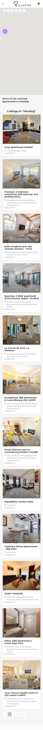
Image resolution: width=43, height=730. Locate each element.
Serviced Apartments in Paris (28, 600)
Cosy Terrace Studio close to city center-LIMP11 (21, 694)
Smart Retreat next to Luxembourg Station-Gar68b (21, 450)
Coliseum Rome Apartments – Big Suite (20, 547)
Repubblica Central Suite (18, 502)
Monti (9, 505)
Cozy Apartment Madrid (18, 147)
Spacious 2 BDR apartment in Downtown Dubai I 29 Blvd (21, 297)
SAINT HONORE (13, 593)
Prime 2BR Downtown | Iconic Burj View (18, 642)
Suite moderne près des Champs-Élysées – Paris (18, 247)
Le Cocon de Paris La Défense (16, 349)
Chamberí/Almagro (13, 151)
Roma (13, 505)
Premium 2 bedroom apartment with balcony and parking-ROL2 (21, 194)
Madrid (23, 151)
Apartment (10, 153)
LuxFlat (25, 5)
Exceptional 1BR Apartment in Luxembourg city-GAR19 (20, 398)
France (24, 255)
